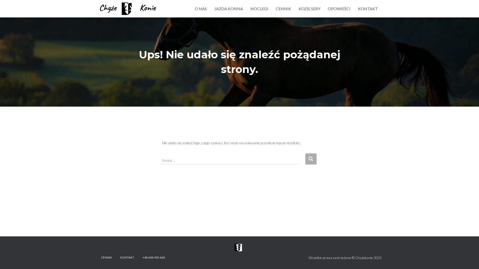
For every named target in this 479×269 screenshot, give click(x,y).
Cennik (283, 8)
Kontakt (368, 8)
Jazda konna (228, 8)
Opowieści (339, 8)
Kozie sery (309, 8)
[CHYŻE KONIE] (128, 8)
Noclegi (259, 8)
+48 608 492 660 (153, 257)
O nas (201, 8)
